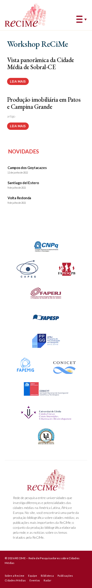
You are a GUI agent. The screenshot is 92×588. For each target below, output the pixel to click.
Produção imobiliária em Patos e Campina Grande (43, 103)
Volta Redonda (19, 198)
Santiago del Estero (23, 183)
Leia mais (18, 81)
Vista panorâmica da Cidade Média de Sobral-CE (40, 63)
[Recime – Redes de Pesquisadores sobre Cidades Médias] (25, 15)
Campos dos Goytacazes (27, 167)
